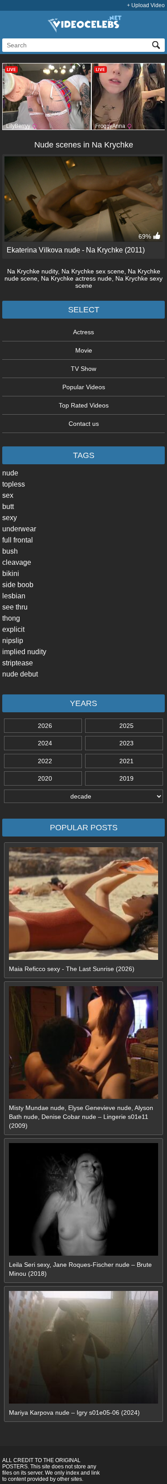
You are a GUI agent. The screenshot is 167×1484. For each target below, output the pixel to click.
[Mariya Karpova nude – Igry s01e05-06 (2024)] (84, 1401)
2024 (45, 743)
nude (10, 473)
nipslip (12, 640)
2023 (126, 743)
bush (10, 551)
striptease (17, 663)
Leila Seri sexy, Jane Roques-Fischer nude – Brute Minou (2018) (80, 1269)
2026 (45, 725)
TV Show (83, 368)
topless (13, 484)
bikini (10, 573)
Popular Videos (83, 387)
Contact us (84, 423)
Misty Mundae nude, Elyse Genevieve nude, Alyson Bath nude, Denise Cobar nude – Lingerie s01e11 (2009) (81, 1116)
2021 (126, 761)
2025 (126, 725)
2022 (45, 761)
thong (11, 618)
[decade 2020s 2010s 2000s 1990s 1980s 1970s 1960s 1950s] (83, 796)
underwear (19, 529)
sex (7, 495)
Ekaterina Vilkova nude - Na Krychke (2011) (76, 250)
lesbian (13, 596)
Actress (83, 332)
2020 (45, 778)
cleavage (16, 562)
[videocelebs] (84, 30)
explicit (13, 629)
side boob (17, 585)
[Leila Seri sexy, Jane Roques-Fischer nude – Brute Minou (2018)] (84, 1253)
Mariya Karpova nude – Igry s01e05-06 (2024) (74, 1412)
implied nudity (24, 652)
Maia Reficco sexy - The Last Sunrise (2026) (71, 968)
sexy (9, 517)
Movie (83, 350)
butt (8, 506)
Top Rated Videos (84, 405)
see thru (15, 607)
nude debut (20, 674)
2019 (126, 778)
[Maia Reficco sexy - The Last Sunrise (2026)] (84, 957)
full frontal (17, 540)
